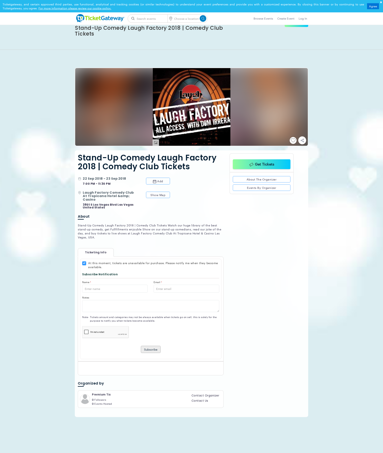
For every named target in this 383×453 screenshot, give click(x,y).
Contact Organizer (205, 395)
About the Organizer (262, 178)
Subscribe (150, 349)
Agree (373, 6)
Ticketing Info (92, 252)
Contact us (200, 401)
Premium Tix (101, 394)
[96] (100, 17)
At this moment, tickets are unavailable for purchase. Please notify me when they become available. (153, 265)
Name (86, 282)
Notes (85, 297)
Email (158, 282)
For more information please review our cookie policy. (74, 8)
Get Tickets (264, 163)
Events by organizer (261, 187)
